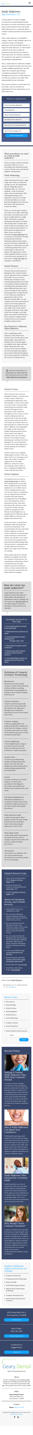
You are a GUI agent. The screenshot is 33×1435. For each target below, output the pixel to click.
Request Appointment (16, 1336)
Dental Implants (11, 1011)
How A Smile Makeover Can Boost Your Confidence (16, 1130)
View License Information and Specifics (15, 952)
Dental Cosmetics (12, 1026)
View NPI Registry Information (15, 960)
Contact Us (16, 1352)
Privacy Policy (13, 1414)
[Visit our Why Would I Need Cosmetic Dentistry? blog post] (16, 1221)
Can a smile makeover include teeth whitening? (15, 627)
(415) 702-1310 (20, 601)
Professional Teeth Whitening (16, 1279)
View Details (22, 964)
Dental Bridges (11, 1005)
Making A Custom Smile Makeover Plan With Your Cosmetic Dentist (15, 1076)
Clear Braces (10, 1002)
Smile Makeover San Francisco (16, 377)
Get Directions (16, 1320)
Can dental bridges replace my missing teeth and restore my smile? (15, 660)
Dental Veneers (11, 1015)
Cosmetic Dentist (12, 1023)
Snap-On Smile (11, 1282)
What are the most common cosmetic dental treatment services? (14, 653)
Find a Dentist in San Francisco (16, 1031)
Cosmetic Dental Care (13, 1276)
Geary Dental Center (11, 481)
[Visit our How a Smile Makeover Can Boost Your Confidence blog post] (16, 1125)
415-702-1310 (19, 258)
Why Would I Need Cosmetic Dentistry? (14, 1224)
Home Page (10, 889)
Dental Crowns (11, 1008)
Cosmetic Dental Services (14, 1295)
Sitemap (21, 1414)
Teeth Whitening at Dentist (15, 1285)
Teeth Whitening (18, 234)
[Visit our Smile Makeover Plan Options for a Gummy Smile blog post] (16, 1173)
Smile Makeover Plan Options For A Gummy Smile (15, 1178)
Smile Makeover (16, 980)
